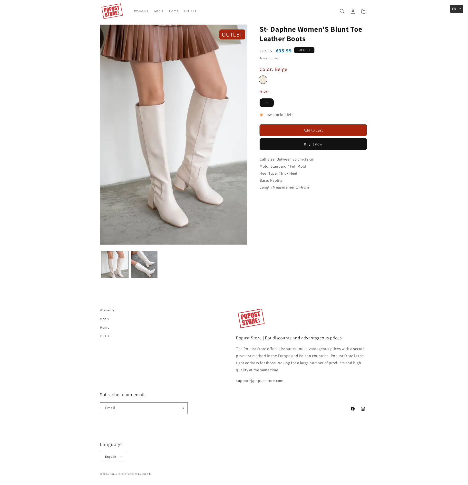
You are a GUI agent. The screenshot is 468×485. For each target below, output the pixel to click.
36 (267, 103)
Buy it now (313, 144)
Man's (104, 319)
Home (104, 327)
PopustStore (118, 473)
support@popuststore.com (259, 380)
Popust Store (249, 338)
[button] (342, 11)
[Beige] (263, 79)
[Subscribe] (182, 408)
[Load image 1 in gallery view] (114, 264)
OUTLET (106, 336)
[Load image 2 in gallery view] (144, 264)
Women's (107, 310)
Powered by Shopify (139, 473)
